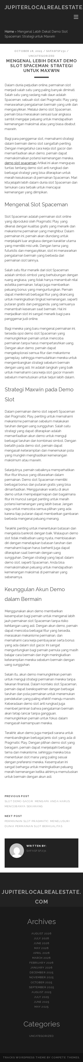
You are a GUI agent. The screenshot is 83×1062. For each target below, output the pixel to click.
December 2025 (41, 972)
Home (9, 31)
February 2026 (41, 962)
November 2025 (41, 977)
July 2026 (41, 938)
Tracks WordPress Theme (24, 1057)
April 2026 (41, 952)
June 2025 (41, 1001)
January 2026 (41, 967)
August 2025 (41, 992)
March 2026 (41, 957)
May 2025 (41, 1006)
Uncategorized (42, 55)
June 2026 (41, 943)
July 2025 (41, 997)
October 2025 (41, 982)
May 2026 (41, 948)
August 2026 (41, 933)
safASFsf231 (56, 51)
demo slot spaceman (20, 163)
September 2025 (41, 987)
